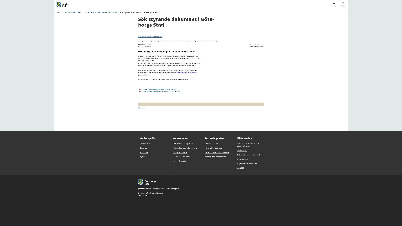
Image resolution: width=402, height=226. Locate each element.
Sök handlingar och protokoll (248, 155)
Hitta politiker (242, 159)
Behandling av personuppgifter (217, 152)
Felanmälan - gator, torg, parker (185, 148)
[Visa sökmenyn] (334, 4)
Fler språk (144, 152)
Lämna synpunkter (180, 152)
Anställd (240, 168)
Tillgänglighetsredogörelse (215, 157)
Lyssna (143, 157)
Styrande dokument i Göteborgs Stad (100, 12)
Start (58, 12)
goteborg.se (143, 188)
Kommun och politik (72, 12)
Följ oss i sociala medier (182, 157)
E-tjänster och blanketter (247, 163)
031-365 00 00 (143, 195)
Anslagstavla (242, 150)
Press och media (179, 161)
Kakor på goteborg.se (213, 148)
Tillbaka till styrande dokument (150, 36)
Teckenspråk (145, 143)
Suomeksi (144, 148)
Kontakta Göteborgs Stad (183, 143)
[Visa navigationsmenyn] (343, 4)
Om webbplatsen (211, 143)
